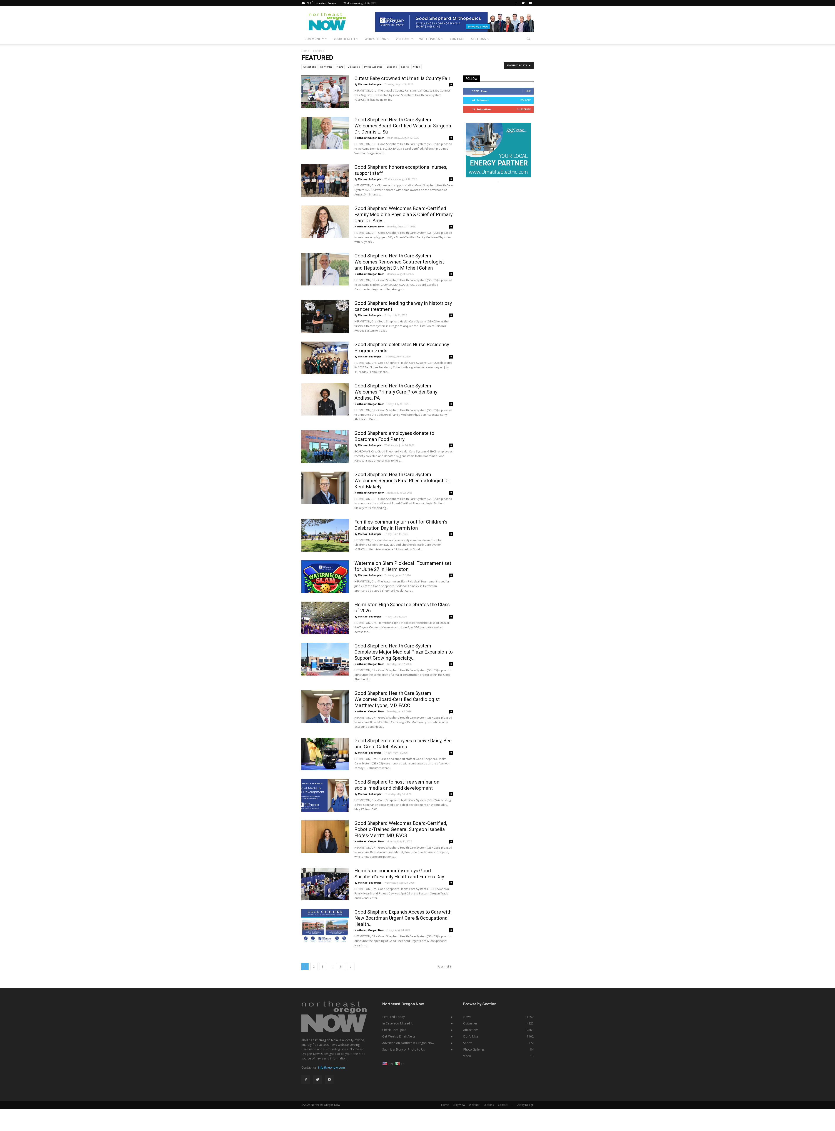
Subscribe (524, 109)
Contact (457, 39)
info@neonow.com (331, 1067)
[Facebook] (516, 3)
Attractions (309, 66)
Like (528, 91)
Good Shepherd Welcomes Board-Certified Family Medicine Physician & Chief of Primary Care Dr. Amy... (403, 214)
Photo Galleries (373, 66)
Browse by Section (479, 1004)
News (340, 66)
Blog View (459, 1105)
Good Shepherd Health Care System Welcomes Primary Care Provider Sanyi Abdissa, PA (396, 392)
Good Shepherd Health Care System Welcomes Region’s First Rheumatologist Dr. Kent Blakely (402, 480)
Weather (474, 1105)
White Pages (429, 39)
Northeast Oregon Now (369, 137)
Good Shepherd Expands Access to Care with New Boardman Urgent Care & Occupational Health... (402, 918)
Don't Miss (326, 66)
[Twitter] (523, 3)
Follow (525, 100)
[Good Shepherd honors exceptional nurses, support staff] (325, 180)
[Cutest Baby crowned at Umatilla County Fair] (325, 91)
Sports (405, 66)
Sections (478, 39)
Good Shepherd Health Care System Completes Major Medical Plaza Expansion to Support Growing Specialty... (403, 652)
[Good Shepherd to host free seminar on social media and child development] (325, 795)
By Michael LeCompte (367, 84)
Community (314, 39)
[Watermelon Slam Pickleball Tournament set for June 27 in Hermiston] (325, 576)
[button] (528, 39)
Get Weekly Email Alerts (399, 1036)
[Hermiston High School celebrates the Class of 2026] (325, 618)
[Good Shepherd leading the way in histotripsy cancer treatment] (325, 316)
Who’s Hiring (375, 39)
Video (416, 66)
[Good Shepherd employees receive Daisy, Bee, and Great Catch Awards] (325, 754)
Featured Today (393, 1017)
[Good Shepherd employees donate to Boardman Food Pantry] (325, 446)
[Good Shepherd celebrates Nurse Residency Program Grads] (325, 358)
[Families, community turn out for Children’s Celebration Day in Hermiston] (325, 535)
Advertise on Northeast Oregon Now (408, 1043)
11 (341, 966)
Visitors (402, 39)
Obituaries (353, 66)
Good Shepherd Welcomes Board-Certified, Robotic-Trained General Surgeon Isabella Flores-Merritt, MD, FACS (400, 829)
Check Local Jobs (394, 1030)
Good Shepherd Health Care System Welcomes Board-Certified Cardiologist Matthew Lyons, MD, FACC (397, 699)
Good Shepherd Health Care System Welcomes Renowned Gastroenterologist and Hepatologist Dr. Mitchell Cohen (399, 262)
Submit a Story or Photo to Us (403, 1049)
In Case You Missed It (397, 1023)
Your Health (344, 39)
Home (305, 51)
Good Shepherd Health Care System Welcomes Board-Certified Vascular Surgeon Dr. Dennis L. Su (402, 126)
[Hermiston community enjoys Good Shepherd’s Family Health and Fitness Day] (325, 884)
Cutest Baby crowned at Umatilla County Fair (402, 78)
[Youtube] (530, 3)
